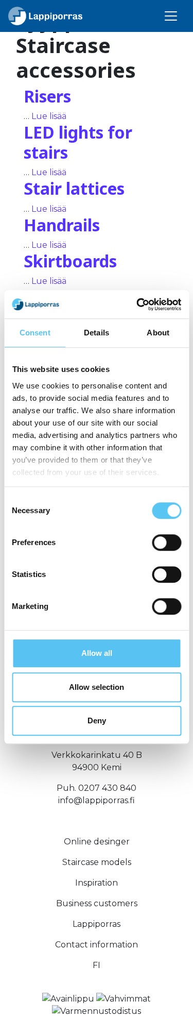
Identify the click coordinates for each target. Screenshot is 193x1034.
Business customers (96, 903)
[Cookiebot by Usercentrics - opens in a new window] (137, 304)
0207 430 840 (107, 788)
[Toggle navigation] (171, 16)
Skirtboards (70, 261)
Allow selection (96, 687)
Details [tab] (96, 332)
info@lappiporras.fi (96, 800)
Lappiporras (96, 924)
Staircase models (96, 862)
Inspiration (96, 883)
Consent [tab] (35, 332)
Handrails (62, 225)
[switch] (166, 542)
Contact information (96, 945)
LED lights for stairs (78, 142)
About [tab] (158, 332)
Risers (47, 96)
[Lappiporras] (45, 16)
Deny (96, 720)
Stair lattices (74, 188)
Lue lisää (48, 116)
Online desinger (97, 841)
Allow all (96, 653)
